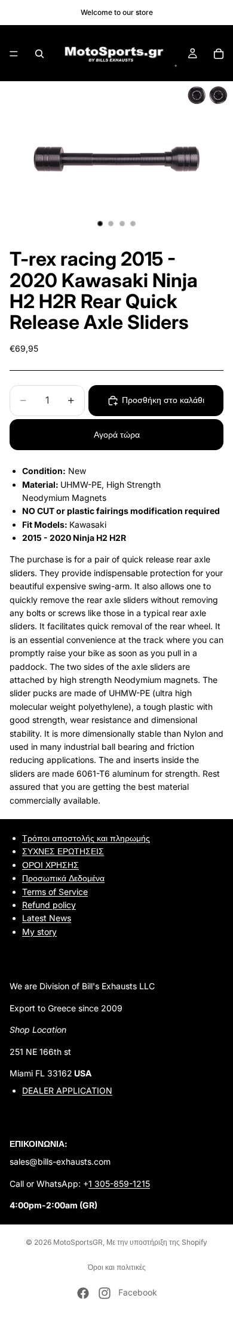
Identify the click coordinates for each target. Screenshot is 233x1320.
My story (39, 932)
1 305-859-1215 (119, 1184)
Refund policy (49, 905)
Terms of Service (55, 891)
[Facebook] (83, 1293)
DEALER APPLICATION (67, 1090)
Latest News (46, 918)
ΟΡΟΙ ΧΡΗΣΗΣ (50, 865)
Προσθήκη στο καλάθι (163, 400)
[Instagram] (104, 1293)
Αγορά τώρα (117, 434)
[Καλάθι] (219, 54)
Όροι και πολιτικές (117, 1267)
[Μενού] (13, 53)
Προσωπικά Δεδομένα (63, 878)
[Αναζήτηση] (39, 54)
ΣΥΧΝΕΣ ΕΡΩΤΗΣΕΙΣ (63, 851)
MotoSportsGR (78, 1242)
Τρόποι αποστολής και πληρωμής (86, 838)
